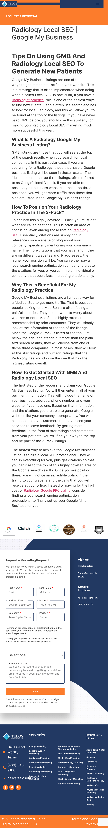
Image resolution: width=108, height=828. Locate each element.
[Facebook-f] (5, 787)
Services (90, 757)
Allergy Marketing (37, 746)
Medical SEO (92, 785)
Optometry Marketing (68, 767)
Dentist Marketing (37, 767)
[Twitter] (11, 787)
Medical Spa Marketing (69, 758)
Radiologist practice (28, 100)
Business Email (16, 600)
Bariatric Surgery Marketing (37, 752)
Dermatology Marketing (40, 771)
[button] (97, 3)
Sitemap (90, 804)
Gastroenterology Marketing (37, 777)
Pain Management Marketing (66, 773)
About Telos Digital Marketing (95, 751)
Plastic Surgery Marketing (70, 779)
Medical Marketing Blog (95, 798)
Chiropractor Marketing (40, 762)
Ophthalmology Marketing (70, 762)
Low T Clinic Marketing (69, 753)
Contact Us (91, 761)
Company (13, 613)
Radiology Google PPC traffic (47, 490)
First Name (14, 588)
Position (44, 613)
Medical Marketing (95, 773)
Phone (43, 600)
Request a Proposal (91, 767)
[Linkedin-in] (18, 787)
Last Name (45, 588)
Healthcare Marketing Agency (95, 779)
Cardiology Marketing (39, 758)
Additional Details (17, 663)
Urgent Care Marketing (69, 783)
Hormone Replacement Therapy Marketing (69, 747)
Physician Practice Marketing (95, 791)
